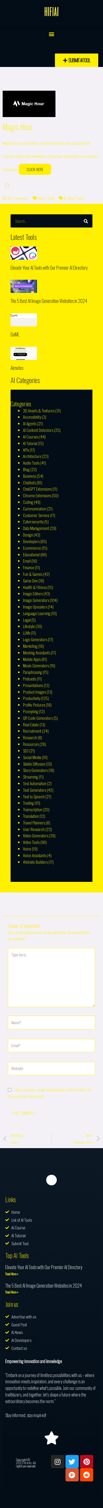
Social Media (32, 757)
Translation (31, 816)
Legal (27, 620)
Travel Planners (34, 822)
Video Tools (46, 198)
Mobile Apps (32, 659)
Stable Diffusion (34, 764)
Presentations (33, 685)
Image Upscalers (35, 607)
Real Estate (31, 724)
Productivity (31, 698)
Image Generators (36, 600)
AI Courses (31, 436)
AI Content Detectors (38, 430)
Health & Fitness (35, 587)
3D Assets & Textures (38, 410)
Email (27, 561)
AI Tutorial (30, 443)
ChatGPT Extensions (37, 489)
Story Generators (35, 770)
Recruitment (32, 731)
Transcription (32, 809)
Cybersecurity (33, 521)
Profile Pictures (34, 705)
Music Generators (36, 665)
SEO (26, 750)
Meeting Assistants (36, 652)
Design (28, 535)
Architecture (32, 456)
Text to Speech (34, 796)
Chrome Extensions (37, 495)
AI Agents (29, 423)
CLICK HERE (35, 169)
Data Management (36, 528)
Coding (28, 502)
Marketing (30, 646)
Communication (34, 508)
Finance (28, 567)
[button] (51, 34)
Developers (31, 541)
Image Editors (33, 593)
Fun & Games (33, 574)
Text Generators (34, 790)
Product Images (34, 692)
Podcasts (29, 678)
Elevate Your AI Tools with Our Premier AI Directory (49, 267)
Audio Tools (31, 463)
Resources (31, 744)
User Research (34, 829)
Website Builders (35, 862)
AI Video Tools (74, 198)
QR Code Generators (38, 718)
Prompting (30, 711)
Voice (27, 849)
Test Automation (34, 783)
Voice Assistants (34, 855)
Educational (31, 554)
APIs (26, 450)
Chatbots (29, 482)
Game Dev (30, 580)
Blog (26, 469)
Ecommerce (32, 548)
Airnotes (17, 367)
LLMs (26, 633)
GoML (15, 334)
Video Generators (35, 835)
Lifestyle (29, 626)
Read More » (11, 1274)
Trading (28, 803)
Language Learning (36, 613)
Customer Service (36, 515)
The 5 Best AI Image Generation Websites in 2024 (49, 300)
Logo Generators (35, 639)
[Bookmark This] (7, 185)
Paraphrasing (32, 672)
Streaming (30, 777)
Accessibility (32, 417)
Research (30, 737)
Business (29, 476)
